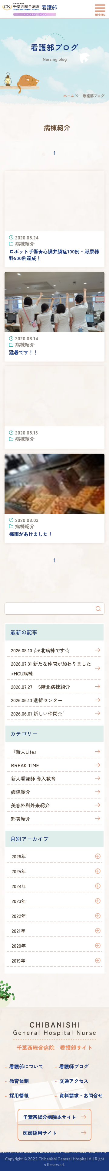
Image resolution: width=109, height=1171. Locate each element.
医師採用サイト (40, 1132)
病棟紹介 (20, 791)
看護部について (26, 1066)
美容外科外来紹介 (30, 805)
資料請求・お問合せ (81, 1095)
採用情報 (19, 1095)
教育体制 (19, 1080)
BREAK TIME (25, 765)
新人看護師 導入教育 (33, 778)
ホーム (68, 95)
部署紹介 (20, 818)
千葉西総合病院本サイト (49, 1117)
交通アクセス (73, 1080)
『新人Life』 (25, 751)
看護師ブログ (73, 1066)
